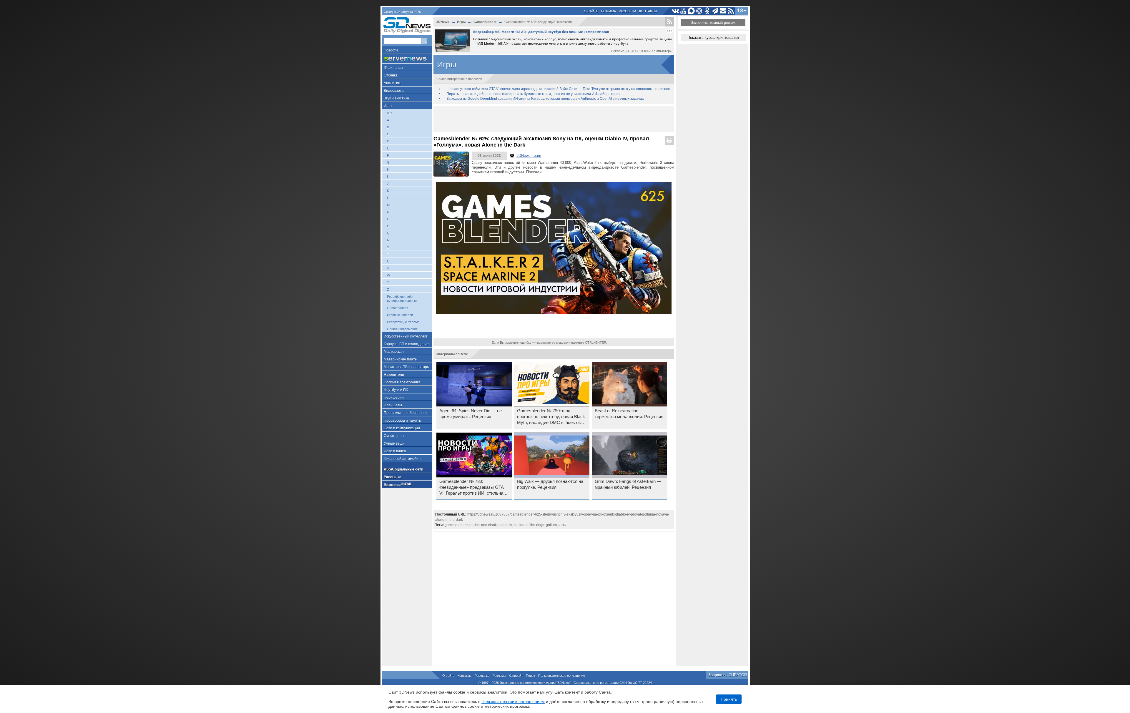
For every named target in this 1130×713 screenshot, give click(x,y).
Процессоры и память (402, 420)
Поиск (530, 675)
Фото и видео (395, 451)
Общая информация (402, 329)
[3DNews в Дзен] (699, 11)
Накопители (394, 375)
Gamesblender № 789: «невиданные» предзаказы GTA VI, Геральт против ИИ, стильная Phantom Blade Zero (472, 487)
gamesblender (456, 525)
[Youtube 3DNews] (683, 11)
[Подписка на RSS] (731, 11)
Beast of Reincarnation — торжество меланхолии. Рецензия (629, 413)
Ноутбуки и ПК (396, 390)
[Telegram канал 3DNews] (715, 11)
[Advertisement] (554, 119)
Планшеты (393, 405)
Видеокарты (394, 91)
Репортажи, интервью (403, 322)
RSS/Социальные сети (403, 469)
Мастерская (394, 352)
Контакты (648, 11)
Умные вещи (394, 443)
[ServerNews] (407, 59)
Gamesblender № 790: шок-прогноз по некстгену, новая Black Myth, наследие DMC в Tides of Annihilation (551, 417)
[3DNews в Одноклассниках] (707, 11)
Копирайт (516, 675)
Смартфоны (394, 436)
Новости (391, 50)
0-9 (389, 113)
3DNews (442, 22)
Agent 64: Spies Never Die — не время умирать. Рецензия (470, 413)
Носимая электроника (402, 382)
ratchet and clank (483, 525)
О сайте (591, 11)
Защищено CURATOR (727, 675)
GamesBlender (397, 308)
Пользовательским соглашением (513, 701)
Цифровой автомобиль (403, 459)
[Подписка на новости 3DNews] (723, 11)
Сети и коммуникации (402, 428)
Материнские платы (401, 359)
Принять (729, 699)
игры (562, 525)
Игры (388, 106)
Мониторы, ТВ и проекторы (407, 367)
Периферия (394, 397)
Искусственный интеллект (406, 336)
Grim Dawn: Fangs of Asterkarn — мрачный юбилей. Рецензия (628, 484)
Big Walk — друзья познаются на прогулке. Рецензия (550, 484)
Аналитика (393, 83)
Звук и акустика (396, 98)
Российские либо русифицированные (402, 299)
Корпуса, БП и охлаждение (406, 344)
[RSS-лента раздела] (669, 21)
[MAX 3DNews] (691, 11)
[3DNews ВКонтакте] (675, 11)
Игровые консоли (400, 315)
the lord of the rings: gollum (535, 525)
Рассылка (627, 11)
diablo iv (505, 525)
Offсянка (391, 75)
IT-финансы (393, 68)
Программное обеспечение (407, 413)
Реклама (608, 11)
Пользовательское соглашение (561, 675)
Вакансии (397, 484)
